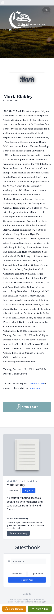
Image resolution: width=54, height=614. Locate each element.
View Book (13, 490)
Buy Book (29, 490)
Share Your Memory (18, 533)
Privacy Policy (19, 602)
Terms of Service (34, 602)
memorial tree (37, 383)
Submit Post (27, 580)
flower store (34, 387)
